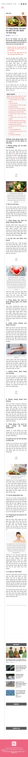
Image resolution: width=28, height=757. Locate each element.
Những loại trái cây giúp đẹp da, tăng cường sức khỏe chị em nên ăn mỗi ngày (17, 48)
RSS (7, 749)
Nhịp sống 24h (9, 3)
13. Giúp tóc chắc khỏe (14, 134)
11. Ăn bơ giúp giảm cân (14, 129)
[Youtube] (26, 4)
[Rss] (21, 4)
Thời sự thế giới (18, 670)
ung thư (15, 157)
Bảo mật (21, 749)
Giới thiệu (3, 3)
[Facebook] (23, 4)
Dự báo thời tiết (18, 696)
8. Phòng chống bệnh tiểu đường (16, 120)
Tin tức (14, 3)
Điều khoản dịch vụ (14, 749)
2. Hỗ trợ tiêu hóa (12, 103)
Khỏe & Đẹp (8, 13)
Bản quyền (3, 750)
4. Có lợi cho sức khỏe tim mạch (16, 108)
